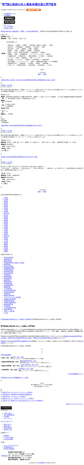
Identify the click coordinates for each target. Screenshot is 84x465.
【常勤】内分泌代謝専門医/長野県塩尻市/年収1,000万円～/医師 (19, 157)
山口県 (6, 241)
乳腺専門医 (7, 306)
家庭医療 (45, 63)
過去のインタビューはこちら (74, 404)
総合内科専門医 (8, 273)
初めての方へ (8, 424)
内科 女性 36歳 (18, 357)
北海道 (6, 197)
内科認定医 (31, 65)
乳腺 (17, 58)
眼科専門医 (7, 264)
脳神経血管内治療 (42, 61)
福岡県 (6, 244)
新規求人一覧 (8, 429)
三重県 (6, 225)
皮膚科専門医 (8, 259)
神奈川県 (6, 213)
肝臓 (30, 48)
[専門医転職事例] (6, 355)
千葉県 (6, 210)
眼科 (51, 45)
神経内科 (50, 56)
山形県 (6, 199)
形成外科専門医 (8, 271)
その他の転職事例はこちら (75, 374)
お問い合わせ (8, 413)
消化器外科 (34, 52)
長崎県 (6, 246)
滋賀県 (6, 227)
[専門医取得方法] (9, 19)
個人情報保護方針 (9, 415)
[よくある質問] (8, 26)
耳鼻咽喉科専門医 (9, 268)
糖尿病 (24, 48)
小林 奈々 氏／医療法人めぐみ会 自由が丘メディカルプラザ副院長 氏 (23, 400)
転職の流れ (7, 426)
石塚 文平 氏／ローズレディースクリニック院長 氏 (17, 392)
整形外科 (10, 45)
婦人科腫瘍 (11, 61)
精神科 (38, 63)
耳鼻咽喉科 (19, 47)
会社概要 (6, 416)
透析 (16, 54)
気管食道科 (36, 59)
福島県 (6, 201)
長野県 (22, 31)
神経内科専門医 (8, 304)
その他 (49, 65)
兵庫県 (6, 232)
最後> (45, 74)
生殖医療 (22, 63)
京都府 (6, 229)
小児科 (16, 52)
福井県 (6, 216)
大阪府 (6, 230)
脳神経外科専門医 (9, 295)
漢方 (31, 58)
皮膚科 (18, 45)
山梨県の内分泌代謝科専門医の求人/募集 (20, 338)
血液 (16, 50)
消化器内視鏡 (32, 56)
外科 (17, 48)
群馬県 (6, 206)
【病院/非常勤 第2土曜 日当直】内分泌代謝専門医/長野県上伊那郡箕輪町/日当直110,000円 (28, 80)
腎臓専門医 (7, 287)
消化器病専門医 (8, 285)
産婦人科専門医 (8, 266)
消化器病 (37, 50)
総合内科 (10, 48)
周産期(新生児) (12, 63)
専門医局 (3, 341)
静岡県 (6, 222)
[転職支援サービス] (10, 13)
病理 (43, 47)
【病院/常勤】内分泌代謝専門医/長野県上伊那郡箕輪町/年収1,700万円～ (22, 125)
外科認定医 (41, 65)
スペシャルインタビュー (11, 445)
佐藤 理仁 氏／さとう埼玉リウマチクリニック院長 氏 (18, 398)
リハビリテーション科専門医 (12, 297)
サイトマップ (8, 418)
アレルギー (19, 59)
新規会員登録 (8, 428)
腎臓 (9, 52)
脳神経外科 (24, 54)
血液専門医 (7, 280)
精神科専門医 (8, 309)
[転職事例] (7, 15)
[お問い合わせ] (8, 28)
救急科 (10, 50)
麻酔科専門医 (8, 261)
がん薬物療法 (54, 61)
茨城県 (6, 203)
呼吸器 (29, 50)
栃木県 (6, 204)
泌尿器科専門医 (8, 269)
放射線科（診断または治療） (38, 45)
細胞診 (10, 54)
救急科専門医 (8, 278)
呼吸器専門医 (8, 283)
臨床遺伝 (24, 58)
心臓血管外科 (12, 56)
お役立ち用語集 (8, 439)
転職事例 (6, 435)
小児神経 (30, 63)
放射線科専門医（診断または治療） (14, 262)
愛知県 (6, 223)
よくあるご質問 (8, 437)
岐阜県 (6, 220)
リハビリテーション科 (36, 54)
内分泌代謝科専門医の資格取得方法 (19, 341)
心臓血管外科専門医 (10, 299)
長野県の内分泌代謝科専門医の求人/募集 (45, 338)
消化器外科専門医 (9, 292)
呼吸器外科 (22, 56)
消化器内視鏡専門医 (10, 302)
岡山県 (6, 237)
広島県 (6, 239)
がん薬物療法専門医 (10, 307)
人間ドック (11, 65)
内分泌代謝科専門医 (32, 31)
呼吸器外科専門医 (9, 301)
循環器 (23, 50)
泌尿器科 (28, 47)
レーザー (38, 58)
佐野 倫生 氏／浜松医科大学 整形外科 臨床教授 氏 (17, 394)
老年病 (48, 54)
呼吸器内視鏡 (22, 65)
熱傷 (32, 61)
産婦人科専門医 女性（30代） (30, 365)
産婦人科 (10, 47)
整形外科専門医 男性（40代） (28, 361)
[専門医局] (4, 456)
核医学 (28, 59)
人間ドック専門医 (9, 311)
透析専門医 (7, 294)
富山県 (6, 215)
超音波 (43, 52)
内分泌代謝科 (24, 52)
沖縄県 (6, 251)
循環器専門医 (8, 281)
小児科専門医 (8, 288)
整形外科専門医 (8, 257)
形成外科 (36, 47)
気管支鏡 (10, 59)
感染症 (36, 48)
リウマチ (10, 58)
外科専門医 (7, 275)
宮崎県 (6, 249)
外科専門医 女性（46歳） (26, 368)
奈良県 (6, 234)
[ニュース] (7, 25)
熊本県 (6, 248)
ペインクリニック (23, 61)
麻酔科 (25, 45)
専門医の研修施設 (9, 448)
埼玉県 (6, 208)
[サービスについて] (6, 421)
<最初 (39, 74)
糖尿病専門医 (8, 276)
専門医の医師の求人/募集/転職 (9, 31)
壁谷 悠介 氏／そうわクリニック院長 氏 (14, 396)
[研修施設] (9, 23)
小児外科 (42, 56)
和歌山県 (6, 236)
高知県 (6, 242)
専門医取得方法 (8, 447)
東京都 (6, 211)
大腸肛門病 (45, 59)
